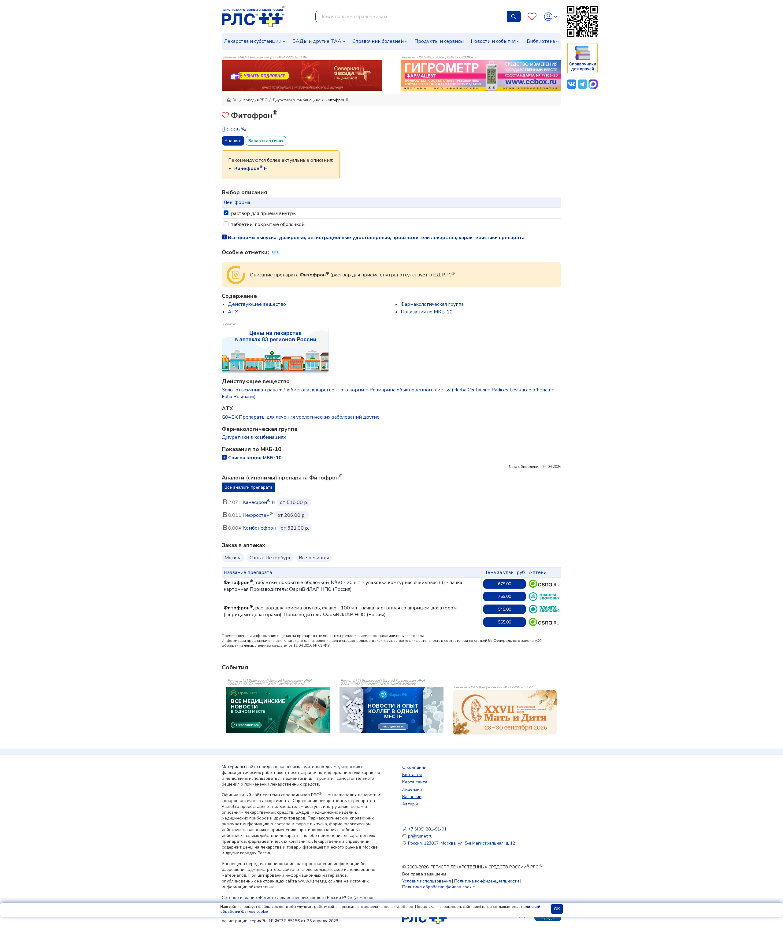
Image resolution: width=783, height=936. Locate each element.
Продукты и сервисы (439, 41)
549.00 (504, 609)
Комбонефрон (259, 528)
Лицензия (412, 789)
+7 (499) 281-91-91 (427, 829)
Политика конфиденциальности (486, 881)
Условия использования (426, 881)
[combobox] (411, 16)
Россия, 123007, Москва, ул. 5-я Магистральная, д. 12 (461, 843)
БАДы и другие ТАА (316, 41)
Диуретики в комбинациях (296, 100)
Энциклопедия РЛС (250, 100)
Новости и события (493, 41)
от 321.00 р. (295, 528)
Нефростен (258, 515)
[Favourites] (532, 16)
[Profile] (550, 16)
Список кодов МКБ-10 (255, 457)
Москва (233, 557)
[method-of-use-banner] (302, 75)
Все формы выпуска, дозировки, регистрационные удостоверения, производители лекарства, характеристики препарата (376, 237)
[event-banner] (505, 712)
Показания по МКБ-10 (427, 312)
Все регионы (314, 557)
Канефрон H (259, 502)
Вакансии (411, 797)
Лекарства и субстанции (252, 41)
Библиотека (541, 41)
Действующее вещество (257, 304)
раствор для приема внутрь (263, 213)
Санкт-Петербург (270, 557)
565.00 (504, 622)
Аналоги (233, 141)
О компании (414, 767)
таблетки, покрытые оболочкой (268, 224)
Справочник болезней (378, 41)
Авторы (410, 804)
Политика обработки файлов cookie (438, 887)
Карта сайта (414, 782)
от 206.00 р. (291, 515)
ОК (557, 909)
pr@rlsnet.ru (420, 836)
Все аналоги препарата (249, 487)
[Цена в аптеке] (544, 583)
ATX (233, 312)
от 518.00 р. (294, 502)
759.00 (504, 596)
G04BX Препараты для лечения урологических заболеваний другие (301, 417)
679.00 (504, 584)
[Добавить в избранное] (225, 116)
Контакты (412, 775)
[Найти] (514, 16)
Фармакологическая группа (432, 304)
